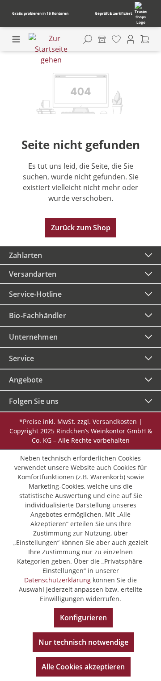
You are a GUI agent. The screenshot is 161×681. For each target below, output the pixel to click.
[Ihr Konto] (130, 39)
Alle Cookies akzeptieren (83, 667)
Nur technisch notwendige (83, 642)
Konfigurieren (83, 618)
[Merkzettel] (116, 39)
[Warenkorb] (145, 39)
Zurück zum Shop (80, 228)
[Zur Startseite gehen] (51, 49)
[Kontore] (102, 39)
